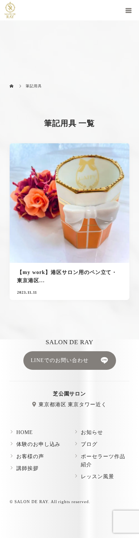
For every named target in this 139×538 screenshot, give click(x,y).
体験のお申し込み (38, 444)
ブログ (89, 444)
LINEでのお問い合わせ (60, 360)
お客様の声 (30, 456)
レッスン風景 (97, 476)
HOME (24, 432)
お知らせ (92, 432)
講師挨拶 (27, 468)
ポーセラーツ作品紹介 (103, 460)
